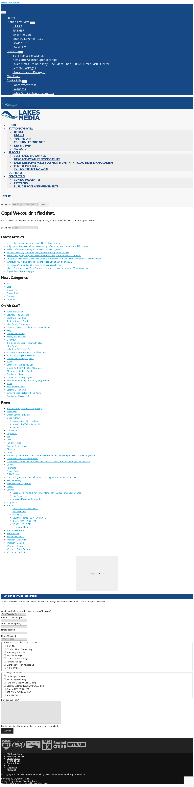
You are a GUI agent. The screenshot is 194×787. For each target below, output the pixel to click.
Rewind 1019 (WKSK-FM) (18, 689)
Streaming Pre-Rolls (16, 652)
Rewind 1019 (20, 43)
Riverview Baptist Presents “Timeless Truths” (27, 352)
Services (12, 51)
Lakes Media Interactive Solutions (22, 458)
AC (8, 283)
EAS (8, 436)
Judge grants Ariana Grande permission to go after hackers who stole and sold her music (47, 246)
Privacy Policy (13, 471)
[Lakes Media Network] (20, 107)
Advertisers (12, 411)
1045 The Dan (21, 34)
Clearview (11, 339)
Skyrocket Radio (21, 778)
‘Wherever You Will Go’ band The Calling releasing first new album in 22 (39, 261)
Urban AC (11, 299)
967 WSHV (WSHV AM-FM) (19, 692)
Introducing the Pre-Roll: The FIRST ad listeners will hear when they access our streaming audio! (51, 455)
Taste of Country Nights (18, 321)
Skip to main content (10, 2)
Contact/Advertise (24, 85)
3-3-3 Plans (12, 646)
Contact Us (14, 80)
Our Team (13, 76)
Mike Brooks (12, 346)
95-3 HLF (18, 30)
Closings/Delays (14, 418)
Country (10, 296)
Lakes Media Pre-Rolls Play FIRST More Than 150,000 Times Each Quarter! (61, 64)
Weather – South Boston (18, 549)
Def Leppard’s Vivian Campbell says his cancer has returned (34, 265)
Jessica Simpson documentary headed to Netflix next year (33, 243)
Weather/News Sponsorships (20, 649)
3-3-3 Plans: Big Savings (28, 56)
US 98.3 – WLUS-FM (21, 524)
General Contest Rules (17, 446)
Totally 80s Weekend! (16, 336)
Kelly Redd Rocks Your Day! (19, 349)
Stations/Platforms (15, 530)
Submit (7, 730)
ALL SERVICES (13, 668)
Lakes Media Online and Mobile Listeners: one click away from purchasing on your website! (48, 461)
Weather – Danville (15, 542)
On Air (9, 464)
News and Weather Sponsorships (34, 60)
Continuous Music (15, 374)
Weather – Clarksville (16, 539)
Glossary (11, 449)
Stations (10, 505)
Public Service (13, 474)
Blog (9, 286)
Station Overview (18, 22)
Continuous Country (16, 333)
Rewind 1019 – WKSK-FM (24, 521)
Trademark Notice (15, 536)
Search (43, 205)
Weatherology (41, 783)
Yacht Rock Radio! (15, 311)
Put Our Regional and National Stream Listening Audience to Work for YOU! (41, 477)
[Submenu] (32, 22)
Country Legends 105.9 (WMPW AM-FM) (25, 685)
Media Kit (11, 769)
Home (11, 18)
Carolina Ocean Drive (16, 318)
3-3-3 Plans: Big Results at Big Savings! (24, 408)
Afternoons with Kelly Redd (19, 371)
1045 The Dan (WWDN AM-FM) (21, 682)
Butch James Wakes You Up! (20, 364)
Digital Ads (12, 433)
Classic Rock (12, 293)
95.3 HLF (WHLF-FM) (16, 679)
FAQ (9, 439)
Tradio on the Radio (16, 386)
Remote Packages (24, 68)
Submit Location (20, 427)
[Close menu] (3, 12)
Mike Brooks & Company (18, 324)
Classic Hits (12, 290)
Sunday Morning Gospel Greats (21, 355)
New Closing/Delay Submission (26, 424)
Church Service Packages (28, 72)
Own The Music (25, 527)
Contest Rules (14, 763)
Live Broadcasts (19, 496)
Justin (9, 361)
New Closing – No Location (25, 421)
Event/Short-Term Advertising (20, 664)
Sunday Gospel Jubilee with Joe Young (24, 393)
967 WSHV (19, 47)
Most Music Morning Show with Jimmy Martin (28, 380)
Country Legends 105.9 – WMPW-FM (29, 517)
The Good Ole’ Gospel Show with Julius (24, 343)
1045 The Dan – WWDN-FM (25, 508)
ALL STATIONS (14, 695)
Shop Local (12, 502)
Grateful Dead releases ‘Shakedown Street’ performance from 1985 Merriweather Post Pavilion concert (54, 258)
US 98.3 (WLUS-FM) (16, 676)
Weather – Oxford (15, 546)
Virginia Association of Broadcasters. (19, 780)
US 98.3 (17, 26)
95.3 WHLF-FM (19, 511)
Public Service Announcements (33, 93)
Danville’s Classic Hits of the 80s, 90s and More (28, 327)
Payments (19, 89)
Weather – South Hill (16, 552)
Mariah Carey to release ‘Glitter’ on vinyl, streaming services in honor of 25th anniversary (47, 268)
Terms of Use (13, 533)
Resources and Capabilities (19, 483)
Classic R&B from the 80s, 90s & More (24, 368)
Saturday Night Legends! (18, 314)
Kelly (9, 330)
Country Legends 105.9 (27, 39)
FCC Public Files (14, 442)
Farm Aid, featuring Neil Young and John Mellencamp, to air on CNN (38, 252)
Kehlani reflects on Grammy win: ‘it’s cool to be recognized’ (34, 249)
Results (10, 486)
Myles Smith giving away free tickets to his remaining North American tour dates (44, 255)
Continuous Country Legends (20, 358)
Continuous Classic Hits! (18, 396)
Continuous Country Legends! (20, 377)
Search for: (6, 204)
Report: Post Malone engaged (20, 271)
